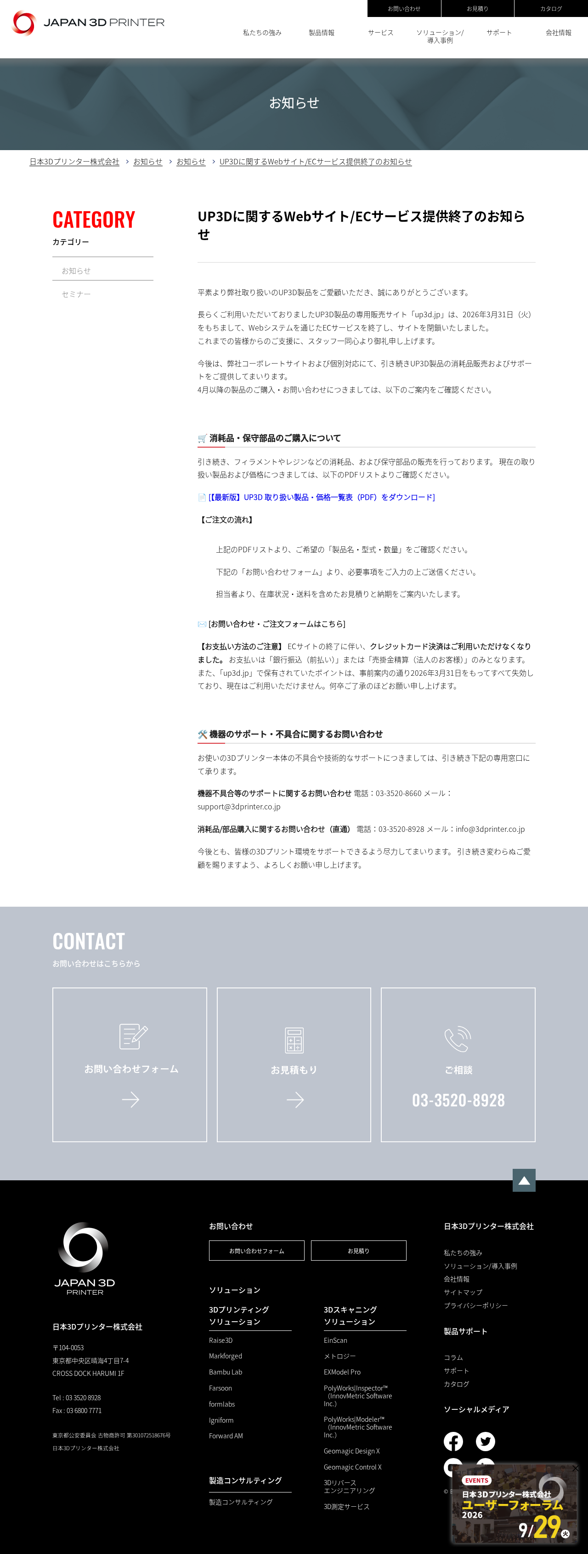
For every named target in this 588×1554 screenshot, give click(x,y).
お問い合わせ (404, 8)
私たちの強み (262, 32)
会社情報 (558, 32)
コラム (453, 1357)
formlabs (222, 1404)
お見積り (478, 8)
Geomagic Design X (352, 1451)
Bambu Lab (225, 1372)
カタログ (551, 8)
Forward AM (226, 1436)
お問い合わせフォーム (256, 1250)
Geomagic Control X (353, 1467)
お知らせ (76, 270)
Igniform (221, 1420)
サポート (499, 32)
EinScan (335, 1340)
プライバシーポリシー (476, 1305)
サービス (381, 32)
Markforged (225, 1356)
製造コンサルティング (241, 1502)
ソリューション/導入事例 (440, 36)
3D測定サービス (347, 1506)
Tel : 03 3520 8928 (76, 1397)
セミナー (76, 293)
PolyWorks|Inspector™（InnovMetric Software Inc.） (358, 1395)
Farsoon (220, 1388)
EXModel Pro (342, 1372)
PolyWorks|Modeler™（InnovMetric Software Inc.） (358, 1426)
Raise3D (220, 1340)
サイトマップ (463, 1292)
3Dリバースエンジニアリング (349, 1486)
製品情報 (321, 32)
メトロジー (340, 1356)
